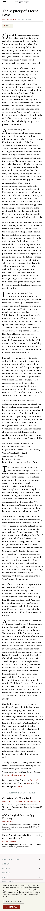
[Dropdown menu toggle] (22, 859)
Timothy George (9, 19)
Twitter (19, 786)
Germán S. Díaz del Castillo (14, 801)
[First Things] (23, 2)
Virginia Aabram (33, 801)
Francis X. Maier (9, 841)
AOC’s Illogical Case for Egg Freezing (18, 817)
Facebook (34, 780)
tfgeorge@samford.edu (14, 775)
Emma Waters (7, 821)
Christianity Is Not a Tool (16, 798)
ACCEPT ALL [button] (11, 907)
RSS (28, 783)
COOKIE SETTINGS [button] (14, 902)
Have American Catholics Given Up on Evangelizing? (22, 836)
